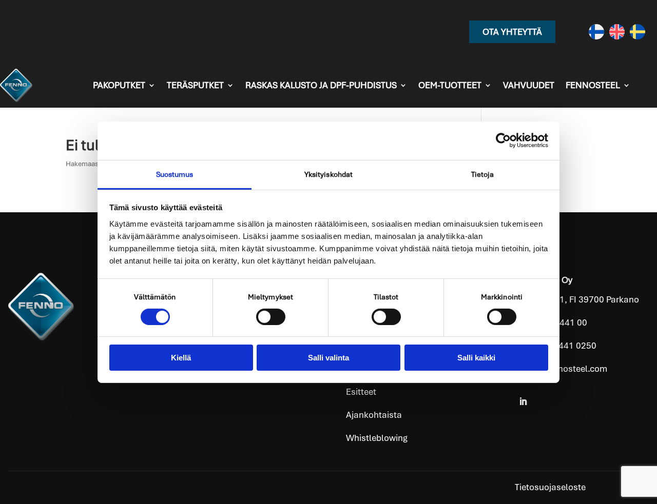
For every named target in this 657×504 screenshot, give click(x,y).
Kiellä (181, 357)
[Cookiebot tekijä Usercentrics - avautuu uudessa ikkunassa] (503, 140)
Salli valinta (328, 357)
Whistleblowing (377, 437)
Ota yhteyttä (512, 31)
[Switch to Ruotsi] (637, 32)
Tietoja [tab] (482, 173)
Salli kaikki (476, 357)
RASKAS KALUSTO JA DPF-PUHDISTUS (321, 85)
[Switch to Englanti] (617, 32)
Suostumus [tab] (175, 173)
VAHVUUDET (528, 85)
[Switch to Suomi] (596, 32)
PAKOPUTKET (119, 85)
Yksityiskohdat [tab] (328, 173)
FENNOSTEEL (593, 85)
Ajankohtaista (374, 414)
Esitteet (361, 391)
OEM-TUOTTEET (449, 85)
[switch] (270, 317)
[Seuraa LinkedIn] (523, 401)
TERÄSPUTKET (195, 85)
